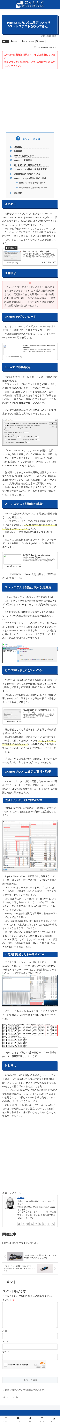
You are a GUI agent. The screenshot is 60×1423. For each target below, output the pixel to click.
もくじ (26, 138)
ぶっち (20, 1197)
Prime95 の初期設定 (23, 160)
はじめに (18, 147)
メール (5, 1341)
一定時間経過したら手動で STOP (33, 187)
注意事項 (18, 151)
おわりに (18, 193)
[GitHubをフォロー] (40, 1224)
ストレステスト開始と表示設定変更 (30, 169)
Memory (16, 41)
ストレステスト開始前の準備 (27, 165)
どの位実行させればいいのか (27, 174)
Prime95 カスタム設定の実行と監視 (30, 178)
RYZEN (42, 41)
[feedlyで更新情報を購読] (48, 1224)
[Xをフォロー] (23, 1224)
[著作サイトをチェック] (19, 1224)
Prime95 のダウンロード (25, 156)
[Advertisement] (30, 100)
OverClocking (29, 41)
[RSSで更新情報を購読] (53, 1224)
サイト (5, 1351)
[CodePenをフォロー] (44, 1224)
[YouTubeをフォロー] (32, 1224)
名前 (4, 1331)
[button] (54, 770)
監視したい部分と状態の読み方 (32, 183)
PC (7, 41)
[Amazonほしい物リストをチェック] (36, 1224)
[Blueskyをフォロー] (28, 1224)
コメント (8, 1300)
